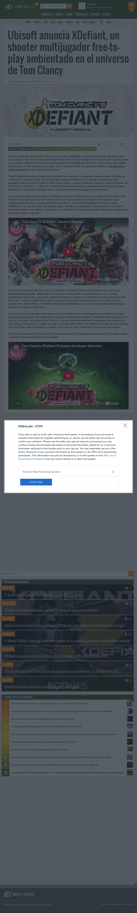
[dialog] (68, 456)
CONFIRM (36, 482)
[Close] (126, 426)
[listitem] (68, 472)
